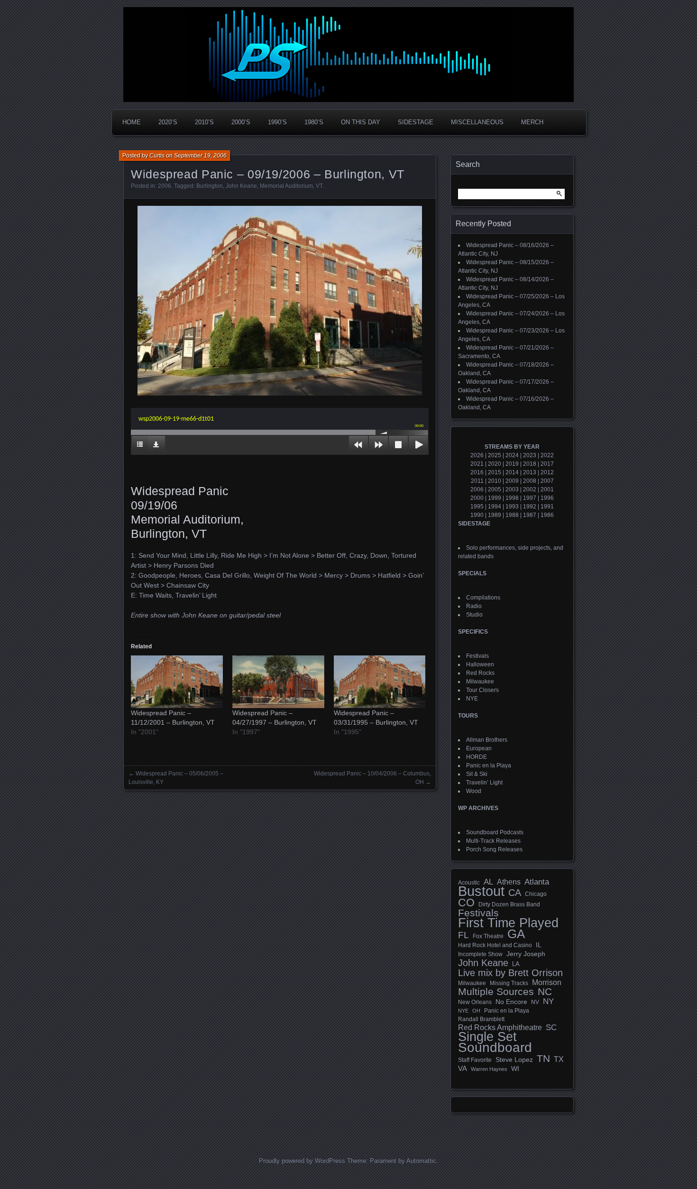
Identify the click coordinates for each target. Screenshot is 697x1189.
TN (543, 1058)
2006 (164, 186)
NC (545, 991)
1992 (529, 506)
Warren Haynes (489, 1069)
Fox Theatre (488, 936)
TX (559, 1059)
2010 (494, 481)
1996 (547, 498)
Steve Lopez (514, 1059)
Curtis (157, 155)
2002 (529, 489)
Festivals (477, 656)
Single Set (487, 1036)
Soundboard (495, 1047)
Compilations (483, 597)
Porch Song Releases (494, 849)
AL (488, 882)
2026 (477, 455)
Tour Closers (482, 690)
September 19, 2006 (200, 155)
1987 (529, 515)
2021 (477, 464)
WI (515, 1068)
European (479, 748)
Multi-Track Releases (493, 841)
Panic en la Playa (488, 765)
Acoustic (469, 882)
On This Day (360, 122)
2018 (529, 464)
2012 (547, 472)
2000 (477, 498)
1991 (547, 506)
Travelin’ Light (484, 782)
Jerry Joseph (525, 954)
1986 (547, 515)
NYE (472, 698)
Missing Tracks (509, 983)
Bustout (481, 891)
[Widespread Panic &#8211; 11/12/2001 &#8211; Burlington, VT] (177, 681)
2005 (494, 489)
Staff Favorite (475, 1060)
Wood (473, 791)
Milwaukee (480, 681)
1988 (512, 515)
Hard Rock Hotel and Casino (495, 945)
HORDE (476, 757)
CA (514, 892)
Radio (474, 606)
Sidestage (415, 122)
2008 (529, 481)
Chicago (536, 894)
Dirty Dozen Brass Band (509, 904)
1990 (477, 515)
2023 (529, 455)
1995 (477, 506)
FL (463, 935)
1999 (494, 498)
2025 (494, 455)
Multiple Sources (496, 991)
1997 (529, 498)
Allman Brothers (486, 740)
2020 (494, 464)
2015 (494, 472)
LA (516, 964)
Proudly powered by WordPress (302, 1160)
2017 (547, 464)
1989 (494, 515)
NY (548, 1001)
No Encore (511, 1001)
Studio (474, 614)
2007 (547, 481)
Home (131, 122)
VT (319, 186)
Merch (532, 122)
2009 (512, 481)
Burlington (209, 186)
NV (535, 1002)
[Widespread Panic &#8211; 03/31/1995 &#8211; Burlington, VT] (380, 681)
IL (538, 945)
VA (462, 1068)
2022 (547, 455)
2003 (512, 489)
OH (476, 1011)
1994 (494, 506)
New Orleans (475, 1002)
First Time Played (508, 923)
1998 (512, 498)
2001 (547, 489)
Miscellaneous (477, 122)
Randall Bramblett (481, 1019)
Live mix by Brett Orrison (510, 972)
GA (516, 934)
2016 (477, 472)
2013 (529, 472)
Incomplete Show (480, 954)
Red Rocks (480, 673)
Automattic (421, 1160)
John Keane (241, 186)
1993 (512, 506)
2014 (512, 472)
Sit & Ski (476, 774)
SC (551, 1027)
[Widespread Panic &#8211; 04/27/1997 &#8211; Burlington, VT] (278, 681)
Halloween (480, 664)
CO (466, 902)
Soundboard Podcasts (494, 832)
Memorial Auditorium (286, 186)
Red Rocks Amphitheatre (500, 1027)
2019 (512, 464)
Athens (509, 881)
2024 (512, 455)
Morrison (546, 982)
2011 (477, 481)
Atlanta (536, 882)
